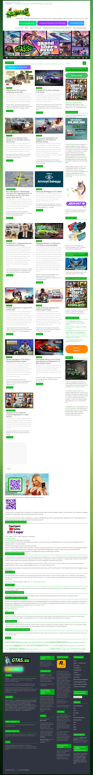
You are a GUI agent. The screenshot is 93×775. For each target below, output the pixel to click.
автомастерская (58, 260)
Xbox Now (11, 322)
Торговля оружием (19, 262)
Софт (74, 727)
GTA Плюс (38, 97)
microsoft (13, 367)
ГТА (71, 649)
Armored (56, 247)
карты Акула (76, 28)
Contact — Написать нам (79, 663)
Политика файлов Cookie (79, 681)
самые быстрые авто (76, 386)
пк (14, 208)
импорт (41, 264)
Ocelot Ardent (39, 317)
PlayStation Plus (15, 319)
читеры (50, 324)
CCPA (74, 660)
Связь (78, 57)
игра (45, 651)
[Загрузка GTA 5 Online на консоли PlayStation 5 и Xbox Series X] (19, 393)
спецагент (12, 262)
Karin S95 (23, 317)
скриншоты (8, 427)
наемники (38, 155)
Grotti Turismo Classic (53, 249)
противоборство (69, 651)
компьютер (20, 206)
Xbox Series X (29, 149)
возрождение (24, 256)
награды (49, 321)
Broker (29, 247)
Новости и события (35, 28)
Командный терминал (47, 153)
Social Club (41, 99)
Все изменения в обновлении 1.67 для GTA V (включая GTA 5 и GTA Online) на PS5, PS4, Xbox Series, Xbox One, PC (19, 194)
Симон (49, 269)
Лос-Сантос (14, 260)
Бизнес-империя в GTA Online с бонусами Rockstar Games (18, 360)
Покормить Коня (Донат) (63, 23)
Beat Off (25, 247)
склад (18, 376)
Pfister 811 (53, 317)
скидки (44, 156)
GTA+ (18, 97)
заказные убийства (14, 258)
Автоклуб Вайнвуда (44, 200)
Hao (29, 315)
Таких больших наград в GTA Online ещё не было (47, 309)
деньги (35, 651)
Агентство (21, 254)
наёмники (43, 155)
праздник (64, 651)
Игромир (42, 675)
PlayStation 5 (50, 97)
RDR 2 (26, 28)
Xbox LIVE (25, 321)
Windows (19, 370)
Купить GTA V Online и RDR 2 (37, 605)
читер (47, 324)
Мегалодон (83, 28)
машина (41, 267)
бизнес (7, 256)
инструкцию (68, 397)
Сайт (74, 724)
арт (14, 426)
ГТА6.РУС (75, 672)
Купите (79, 757)
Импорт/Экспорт (55, 264)
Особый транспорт (20, 324)
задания (38, 264)
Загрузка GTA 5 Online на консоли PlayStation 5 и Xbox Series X (17, 415)
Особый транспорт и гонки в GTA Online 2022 (19, 309)
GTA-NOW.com (77, 667)
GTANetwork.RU (77, 670)
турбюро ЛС (21, 151)
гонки (11, 324)
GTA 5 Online (21, 201)
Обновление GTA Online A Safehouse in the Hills (16, 91)
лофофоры (11, 151)
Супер (74, 729)
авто (57, 199)
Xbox (46, 99)
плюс (50, 267)
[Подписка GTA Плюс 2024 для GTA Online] (49, 71)
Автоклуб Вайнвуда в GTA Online (49, 191)
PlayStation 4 (23, 97)
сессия (46, 269)
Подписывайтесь (10, 540)
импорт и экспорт (48, 264)
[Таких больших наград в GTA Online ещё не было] (49, 288)
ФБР (24, 262)
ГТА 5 (26, 101)
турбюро (16, 151)
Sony (12, 370)
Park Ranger (14, 147)
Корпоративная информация (80, 679)
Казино (6, 651)
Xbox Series (22, 101)
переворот (40, 156)
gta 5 (28, 96)
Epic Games (26, 363)
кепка (26, 258)
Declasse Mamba (43, 313)
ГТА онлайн (82, 649)
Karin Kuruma (53, 252)
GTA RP (41, 252)
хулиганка (8, 264)
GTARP (48, 252)
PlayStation (44, 97)
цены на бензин (14, 264)
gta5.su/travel (43, 720)
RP (10, 252)
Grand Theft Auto (12, 96)
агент (17, 254)
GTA (14, 94)
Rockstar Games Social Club (43, 649)
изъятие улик (21, 258)
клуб (53, 200)
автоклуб (38, 200)
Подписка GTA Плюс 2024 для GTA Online (47, 91)
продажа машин (55, 267)
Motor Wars (58, 315)
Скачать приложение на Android (14, 607)
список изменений (20, 208)
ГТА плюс (44, 101)
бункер (18, 256)
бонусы (37, 153)
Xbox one (17, 101)
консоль (43, 265)
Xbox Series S (55, 99)
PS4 (83, 646)
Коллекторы (8, 260)
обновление (26, 206)
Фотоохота (27, 151)
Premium (72, 57)
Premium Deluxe (47, 254)
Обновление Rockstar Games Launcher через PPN (57, 28)
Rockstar (7, 649)
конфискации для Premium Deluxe (53, 265)
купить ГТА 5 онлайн (31, 582)
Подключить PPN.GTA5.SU (17, 67)
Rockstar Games (25, 99)
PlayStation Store (22, 319)
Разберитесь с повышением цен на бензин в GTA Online (19, 244)
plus (43, 254)
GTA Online (28, 57)
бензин (27, 254)
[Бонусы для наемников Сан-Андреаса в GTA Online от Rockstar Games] (49, 118)
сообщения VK (57, 588)
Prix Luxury (9, 99)
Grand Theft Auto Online (40, 642)
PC (55, 57)
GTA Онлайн (57, 646)
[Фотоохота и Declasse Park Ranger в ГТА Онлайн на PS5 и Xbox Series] (19, 118)
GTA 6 (66, 57)
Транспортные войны (40, 324)
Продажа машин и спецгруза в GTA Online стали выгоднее (48, 244)
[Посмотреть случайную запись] (86, 57)
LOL (74, 715)
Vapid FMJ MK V (12, 101)
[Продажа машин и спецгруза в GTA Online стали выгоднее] (49, 224)
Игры (74, 722)
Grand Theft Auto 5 (11, 189)
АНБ (25, 254)
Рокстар (10, 651)
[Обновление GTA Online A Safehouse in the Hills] (19, 71)
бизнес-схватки (13, 256)
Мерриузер (55, 153)
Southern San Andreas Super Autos (48, 256)
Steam (15, 370)
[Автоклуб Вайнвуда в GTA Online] (49, 172)
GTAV (8, 203)
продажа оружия (26, 260)
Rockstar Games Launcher (31, 649)
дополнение (9, 206)
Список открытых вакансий (80, 684)
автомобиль (38, 262)
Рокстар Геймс (15, 651)
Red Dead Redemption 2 (71, 408)
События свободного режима (54, 322)
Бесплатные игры (13, 609)
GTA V (21, 57)
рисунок (29, 426)
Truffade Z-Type (19, 252)
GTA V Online (50, 645)
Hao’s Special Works (16, 317)
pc (20, 97)
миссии (45, 267)
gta (25, 96)
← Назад (8, 469)
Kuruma (57, 252)
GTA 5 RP (47, 250)
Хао (39, 271)
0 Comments (19, 94)
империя (24, 374)
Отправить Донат (10, 538)
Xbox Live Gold (41, 258)
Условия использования (79, 686)
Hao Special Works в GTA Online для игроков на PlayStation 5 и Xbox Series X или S (48, 361)
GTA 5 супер (76, 665)
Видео (50, 57)
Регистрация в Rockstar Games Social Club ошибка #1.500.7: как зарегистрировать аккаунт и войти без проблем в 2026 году (75, 332)
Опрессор (53, 321)
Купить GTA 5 (13, 57)
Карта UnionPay (44, 739)
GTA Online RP (58, 250)
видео (32, 651)
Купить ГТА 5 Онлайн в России (73, 102)
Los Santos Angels (51, 147)
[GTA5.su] (46, 43)
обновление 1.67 (10, 208)
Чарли (48, 156)
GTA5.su (7, 678)
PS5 (54, 97)
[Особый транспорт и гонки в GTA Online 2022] (19, 288)
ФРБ (27, 262)
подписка (49, 101)
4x (54, 311)
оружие (28, 374)
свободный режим (40, 269)
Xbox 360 (21, 321)
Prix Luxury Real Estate (16, 99)
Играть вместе (77, 349)
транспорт (81, 651)
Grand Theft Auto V (40, 57)
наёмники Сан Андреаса (51, 155)
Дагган (7, 258)
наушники (20, 260)
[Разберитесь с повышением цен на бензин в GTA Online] (19, 224)
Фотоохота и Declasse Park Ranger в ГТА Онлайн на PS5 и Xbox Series (18, 140)
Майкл (29, 101)
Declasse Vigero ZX (10, 249)
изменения (14, 206)
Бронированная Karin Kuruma (48, 262)
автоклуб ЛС (51, 260)
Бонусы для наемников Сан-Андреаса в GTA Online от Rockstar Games (47, 140)
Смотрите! (42, 737)
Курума (37, 267)
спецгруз (57, 269)
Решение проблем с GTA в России (36, 23)
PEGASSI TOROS (47, 317)
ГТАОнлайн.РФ (77, 674)
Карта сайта (76, 677)
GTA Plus (11, 97)
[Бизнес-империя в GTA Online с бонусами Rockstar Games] (19, 340)
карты (76, 175)
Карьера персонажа (22, 426)
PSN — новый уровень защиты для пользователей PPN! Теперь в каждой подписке (32, 3)
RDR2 (60, 57)
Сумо (37, 271)
